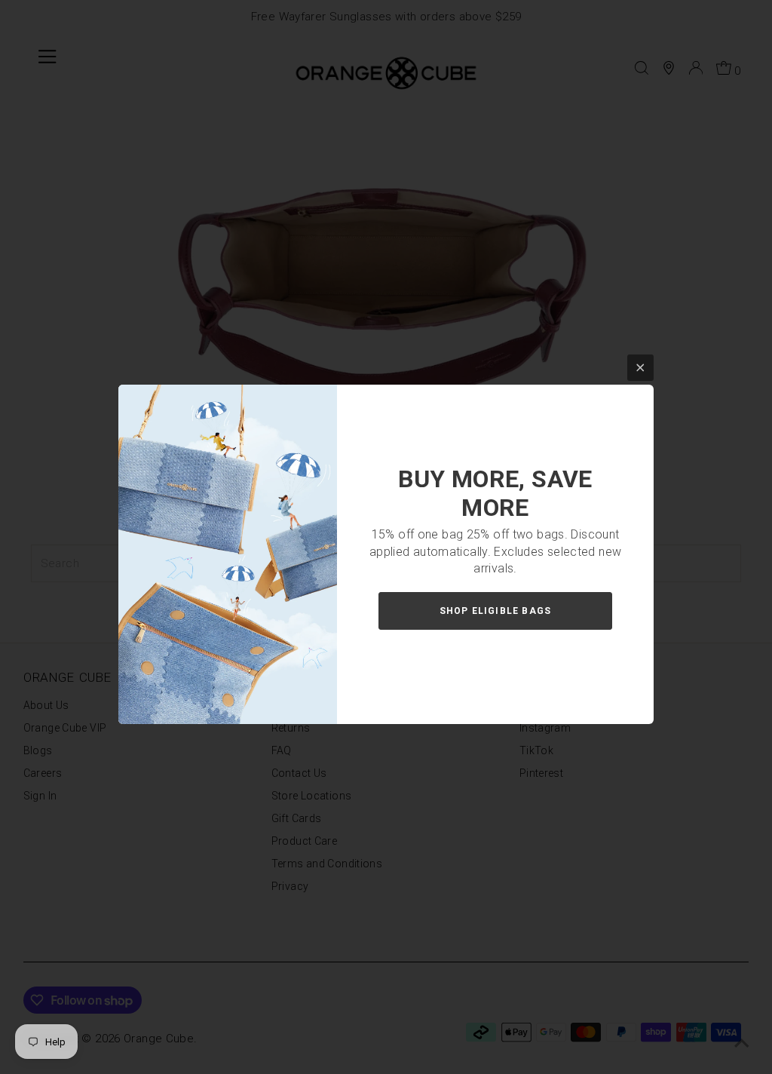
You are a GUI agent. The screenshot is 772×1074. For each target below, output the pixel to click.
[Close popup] (640, 367)
